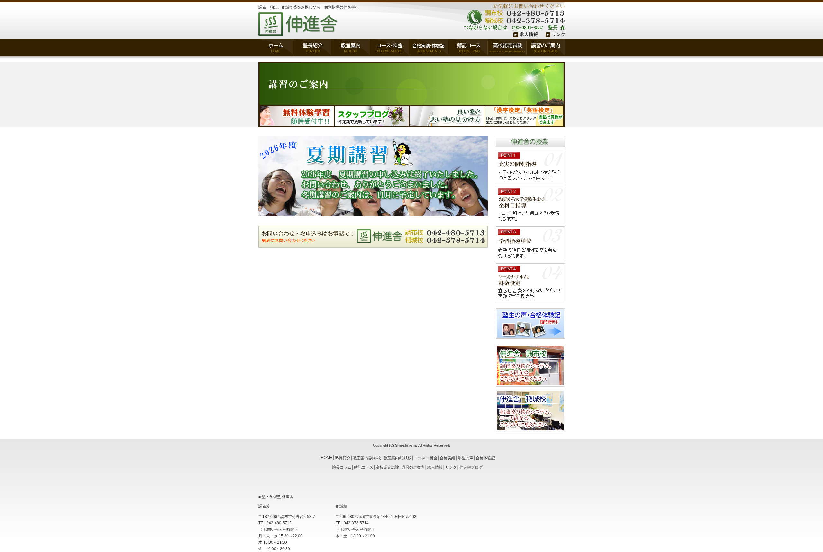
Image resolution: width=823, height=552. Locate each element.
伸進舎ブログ (471, 467)
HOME (326, 457)
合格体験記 (485, 458)
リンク (451, 467)
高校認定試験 (387, 467)
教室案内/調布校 (367, 458)
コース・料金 (425, 458)
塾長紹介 (342, 458)
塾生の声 (465, 458)
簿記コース (363, 467)
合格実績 (447, 458)
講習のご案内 (413, 467)
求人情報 (435, 467)
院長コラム (341, 467)
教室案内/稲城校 (398, 458)
